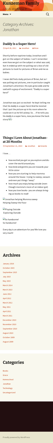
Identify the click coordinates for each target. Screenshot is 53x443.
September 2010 (10, 328)
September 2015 (10, 272)
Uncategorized (9, 392)
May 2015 (7, 281)
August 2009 (8, 341)
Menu (5, 14)
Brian (36, 48)
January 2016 (8, 263)
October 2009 (8, 337)
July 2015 (7, 276)
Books (5, 371)
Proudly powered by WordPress (16, 437)
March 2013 (7, 289)
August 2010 (8, 333)
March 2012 (7, 302)
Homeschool (8, 379)
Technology (8, 388)
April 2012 (7, 298)
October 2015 (8, 268)
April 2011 (7, 311)
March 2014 (7, 285)
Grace (5, 375)
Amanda (43, 146)
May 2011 (7, 307)
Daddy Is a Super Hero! (19, 44)
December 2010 (9, 320)
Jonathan (25, 48)
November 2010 (9, 324)
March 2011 (7, 315)
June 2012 (7, 294)
